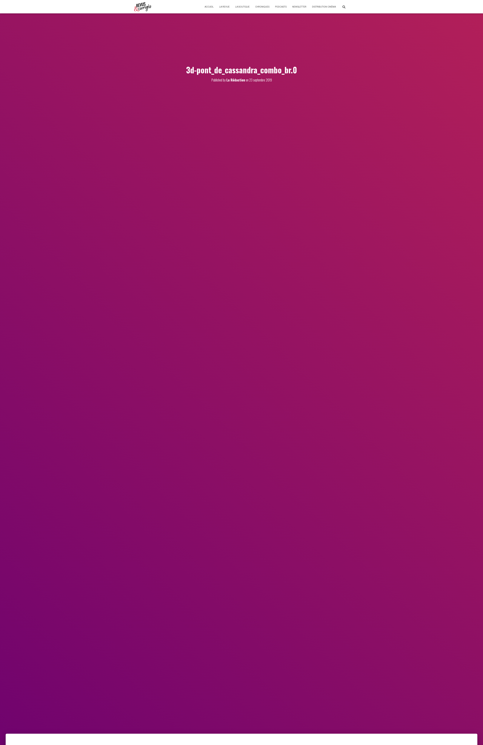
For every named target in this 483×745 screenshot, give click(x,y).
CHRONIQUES (262, 6)
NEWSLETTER (299, 6)
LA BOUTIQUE (242, 6)
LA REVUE (224, 6)
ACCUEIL (209, 6)
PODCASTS (281, 6)
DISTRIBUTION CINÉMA (324, 6)
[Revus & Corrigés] (143, 6)
